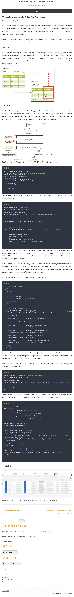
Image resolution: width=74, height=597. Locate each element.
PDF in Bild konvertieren (11, 510)
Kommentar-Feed (7, 579)
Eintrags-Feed (6, 577)
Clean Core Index (7, 541)
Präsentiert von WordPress (61, 593)
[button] (70, 167)
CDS (24, 501)
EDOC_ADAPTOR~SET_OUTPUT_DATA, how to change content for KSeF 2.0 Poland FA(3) (27, 532)
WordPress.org (6, 582)
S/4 (26, 501)
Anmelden (5, 575)
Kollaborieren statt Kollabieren (37, 1)
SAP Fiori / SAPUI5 (14, 501)
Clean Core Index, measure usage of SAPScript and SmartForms (21, 536)
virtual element (32, 501)
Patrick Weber (6, 21)
